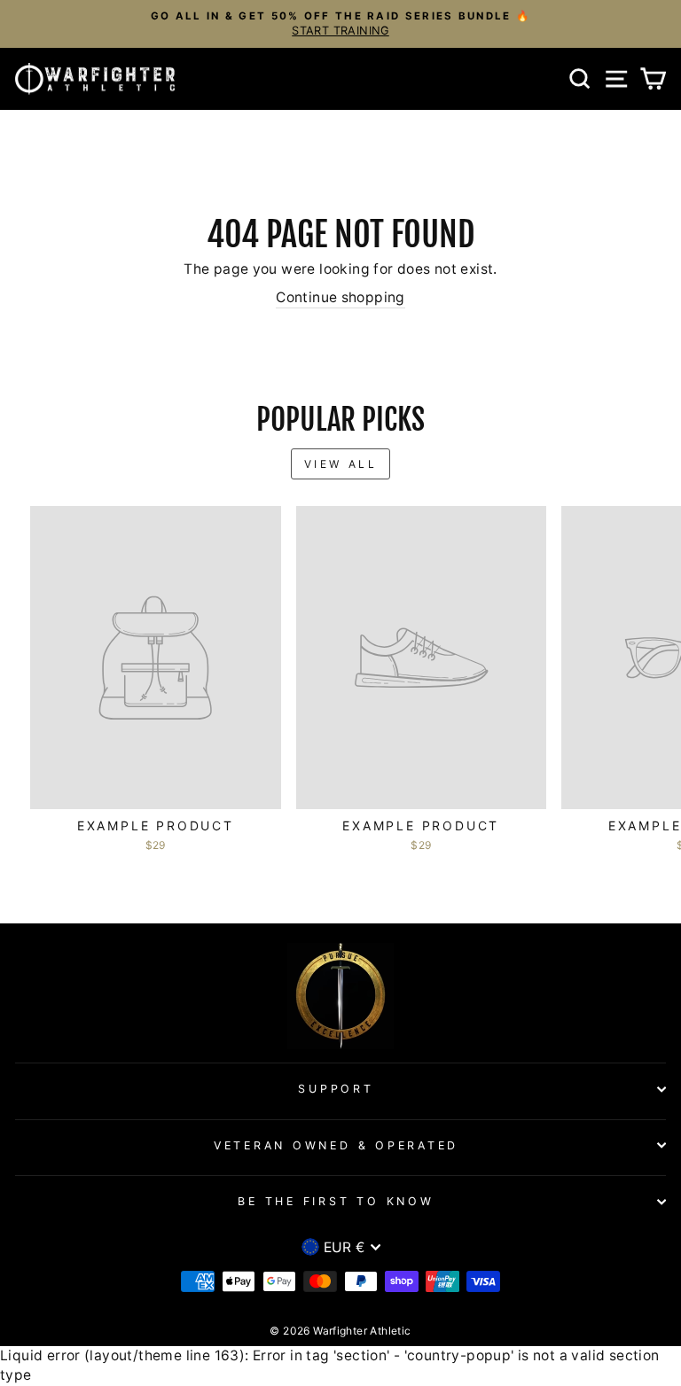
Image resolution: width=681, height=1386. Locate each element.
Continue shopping (340, 297)
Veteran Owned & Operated (336, 1145)
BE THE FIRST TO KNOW (336, 1201)
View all (341, 464)
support (335, 1088)
